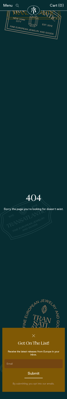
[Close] (33, 335)
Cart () (57, 5)
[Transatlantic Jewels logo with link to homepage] (33, 10)
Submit (33, 373)
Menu (8, 5)
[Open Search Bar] (17, 5)
